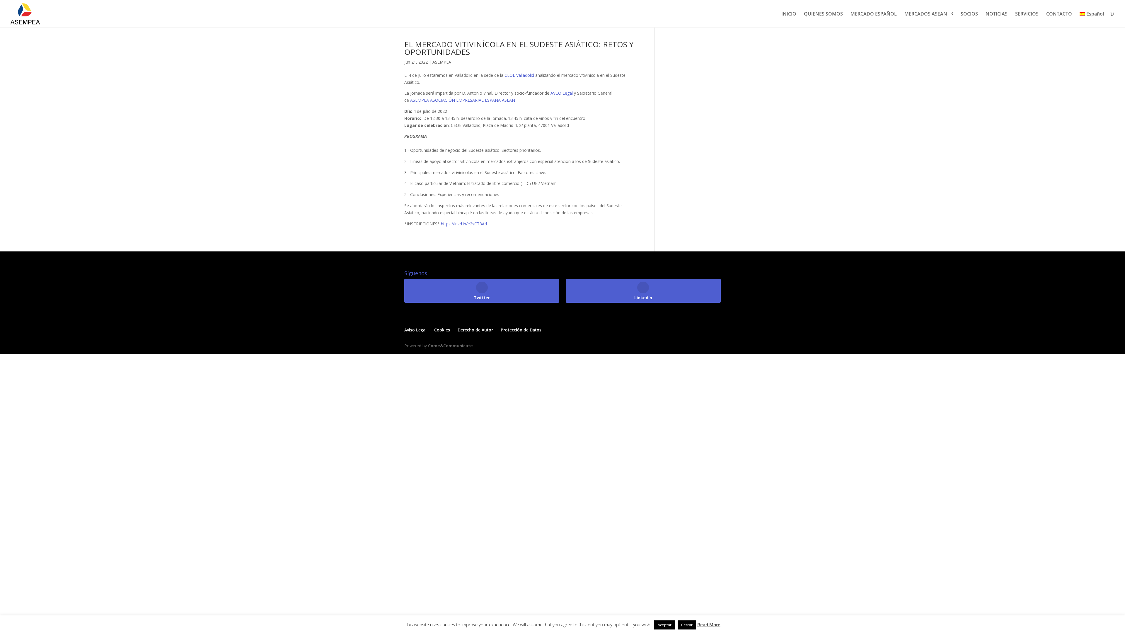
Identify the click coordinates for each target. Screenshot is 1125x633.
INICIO (788, 14)
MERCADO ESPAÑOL (873, 14)
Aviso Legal (415, 330)
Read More (708, 624)
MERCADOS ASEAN (925, 14)
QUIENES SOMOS (823, 14)
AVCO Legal (561, 93)
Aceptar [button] (664, 624)
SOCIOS (969, 14)
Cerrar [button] (687, 624)
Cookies (442, 330)
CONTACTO (1059, 14)
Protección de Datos (521, 330)
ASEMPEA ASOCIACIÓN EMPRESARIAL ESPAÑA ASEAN (462, 100)
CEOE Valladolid (519, 75)
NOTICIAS (997, 14)
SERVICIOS (1027, 14)
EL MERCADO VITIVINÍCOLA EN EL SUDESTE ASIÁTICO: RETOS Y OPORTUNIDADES (518, 48)
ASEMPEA (441, 62)
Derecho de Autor (475, 330)
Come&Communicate (450, 345)
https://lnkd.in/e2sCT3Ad (464, 224)
